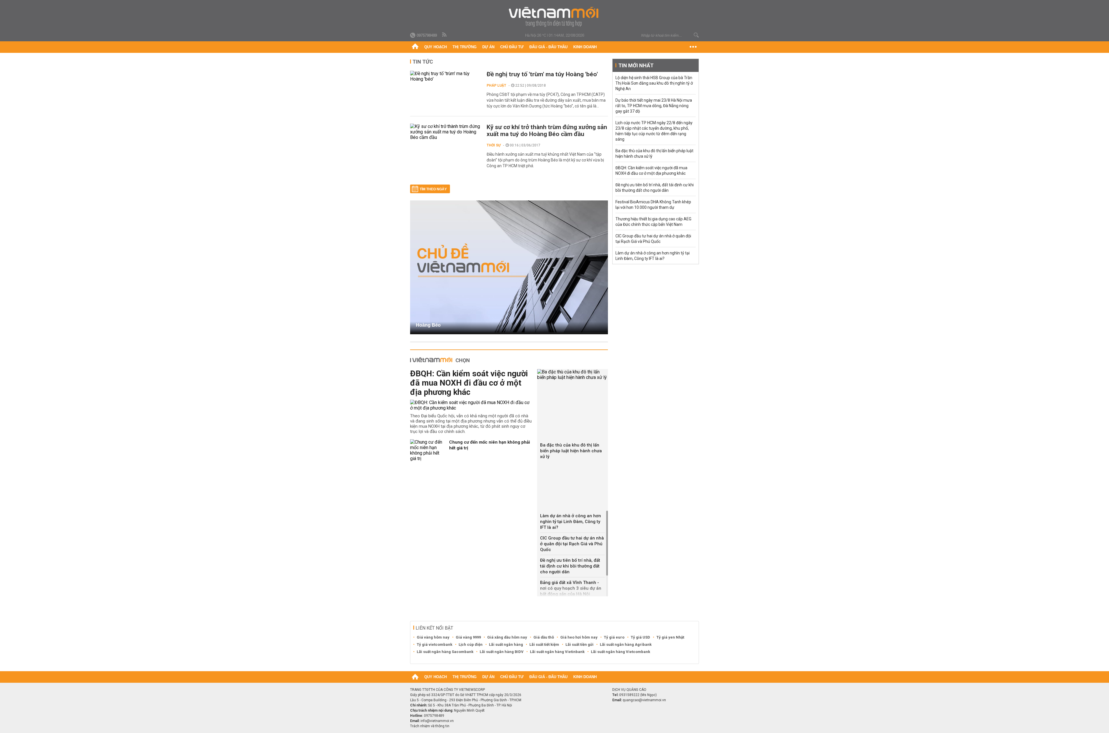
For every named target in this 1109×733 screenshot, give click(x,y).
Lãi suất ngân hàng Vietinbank (557, 652)
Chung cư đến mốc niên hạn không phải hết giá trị (489, 445)
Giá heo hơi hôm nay (579, 637)
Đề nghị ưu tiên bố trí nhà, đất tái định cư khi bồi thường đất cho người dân (570, 566)
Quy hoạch (435, 47)
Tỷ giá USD (640, 637)
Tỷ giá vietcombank (434, 644)
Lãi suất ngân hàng (506, 644)
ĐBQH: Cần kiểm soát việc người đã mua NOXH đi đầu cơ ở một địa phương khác (469, 383)
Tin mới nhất (636, 65)
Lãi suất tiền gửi (579, 644)
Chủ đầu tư (512, 47)
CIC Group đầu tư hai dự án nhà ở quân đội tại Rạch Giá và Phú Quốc (572, 543)
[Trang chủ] (415, 47)
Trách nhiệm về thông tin (429, 726)
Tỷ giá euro (614, 637)
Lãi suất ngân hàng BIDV (502, 652)
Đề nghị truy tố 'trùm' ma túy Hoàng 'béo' (542, 74)
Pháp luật (496, 85)
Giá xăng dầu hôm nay (507, 637)
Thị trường (465, 47)
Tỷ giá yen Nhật (670, 637)
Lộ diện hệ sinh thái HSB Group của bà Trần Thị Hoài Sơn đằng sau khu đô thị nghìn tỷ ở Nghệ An (654, 83)
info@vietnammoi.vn (437, 721)
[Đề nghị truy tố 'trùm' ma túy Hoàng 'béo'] (445, 76)
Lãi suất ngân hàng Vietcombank (620, 652)
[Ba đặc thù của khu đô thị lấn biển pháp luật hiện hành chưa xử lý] (572, 374)
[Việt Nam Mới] (554, 17)
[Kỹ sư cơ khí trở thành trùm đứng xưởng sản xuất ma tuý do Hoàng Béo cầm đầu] (445, 132)
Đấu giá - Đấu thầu (548, 47)
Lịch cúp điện (471, 644)
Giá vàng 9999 (468, 637)
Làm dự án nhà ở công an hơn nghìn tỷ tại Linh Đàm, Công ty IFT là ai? (570, 521)
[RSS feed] (444, 35)
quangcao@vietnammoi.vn (644, 700)
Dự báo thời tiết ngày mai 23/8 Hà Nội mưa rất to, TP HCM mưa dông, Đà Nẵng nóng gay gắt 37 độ (653, 106)
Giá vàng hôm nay (433, 637)
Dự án (488, 47)
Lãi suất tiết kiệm (544, 644)
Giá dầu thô (543, 637)
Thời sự (494, 145)
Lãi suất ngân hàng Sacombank (445, 652)
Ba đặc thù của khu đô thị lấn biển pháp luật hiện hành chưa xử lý (571, 450)
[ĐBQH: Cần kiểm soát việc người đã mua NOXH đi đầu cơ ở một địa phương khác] (471, 405)
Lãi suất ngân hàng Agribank (626, 644)
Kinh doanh (585, 47)
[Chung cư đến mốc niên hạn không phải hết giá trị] (427, 450)
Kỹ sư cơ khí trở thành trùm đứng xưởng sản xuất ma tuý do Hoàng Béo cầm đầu (547, 130)
